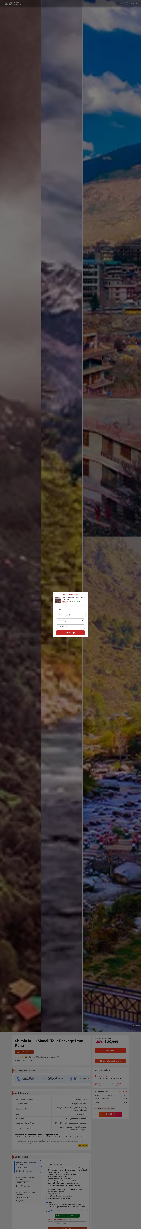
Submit (68, 633)
